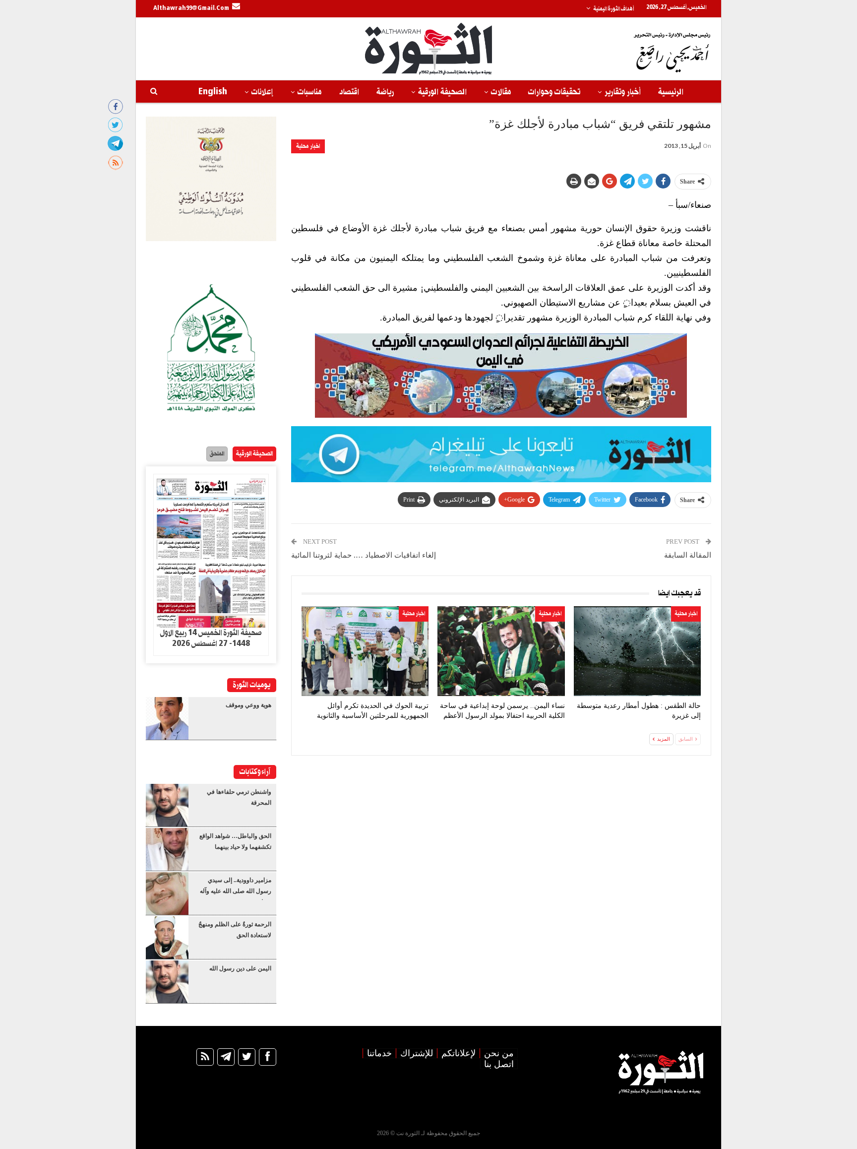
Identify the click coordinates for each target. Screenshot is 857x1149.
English (212, 92)
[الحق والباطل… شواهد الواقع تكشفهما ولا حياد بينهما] (167, 849)
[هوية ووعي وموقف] (167, 718)
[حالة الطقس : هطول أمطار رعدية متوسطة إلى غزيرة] (637, 651)
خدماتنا (379, 1053)
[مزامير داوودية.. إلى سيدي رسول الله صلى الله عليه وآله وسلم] (167, 893)
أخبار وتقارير (623, 92)
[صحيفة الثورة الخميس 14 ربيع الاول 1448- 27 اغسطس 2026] (211, 551)
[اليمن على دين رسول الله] (167, 981)
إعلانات (262, 92)
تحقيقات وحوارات (554, 92)
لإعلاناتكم (458, 1053)
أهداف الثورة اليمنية (613, 8)
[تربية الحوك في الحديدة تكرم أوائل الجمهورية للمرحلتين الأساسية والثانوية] (365, 651)
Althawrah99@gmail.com (191, 8)
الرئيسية (670, 92)
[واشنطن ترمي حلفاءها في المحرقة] (167, 805)
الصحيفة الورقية (442, 92)
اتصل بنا (499, 1064)
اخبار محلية (308, 146)
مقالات (501, 92)
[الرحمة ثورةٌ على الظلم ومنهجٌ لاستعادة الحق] (167, 937)
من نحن (499, 1053)
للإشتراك (416, 1053)
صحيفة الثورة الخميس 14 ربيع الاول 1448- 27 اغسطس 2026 (210, 638)
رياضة (385, 92)
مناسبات (309, 92)
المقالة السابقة (687, 555)
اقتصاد (349, 92)
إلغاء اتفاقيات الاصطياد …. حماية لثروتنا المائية (363, 555)
